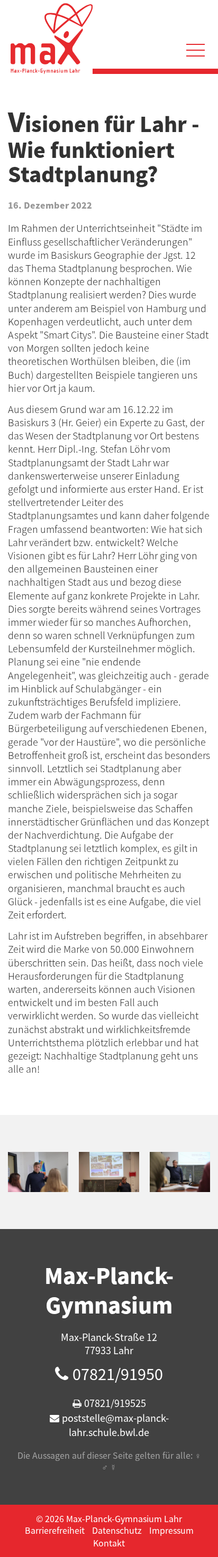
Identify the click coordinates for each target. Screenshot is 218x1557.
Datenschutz (117, 1530)
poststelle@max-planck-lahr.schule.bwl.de (115, 1425)
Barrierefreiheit (55, 1530)
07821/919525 (115, 1403)
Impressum (171, 1530)
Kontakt (109, 1542)
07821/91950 (117, 1374)
